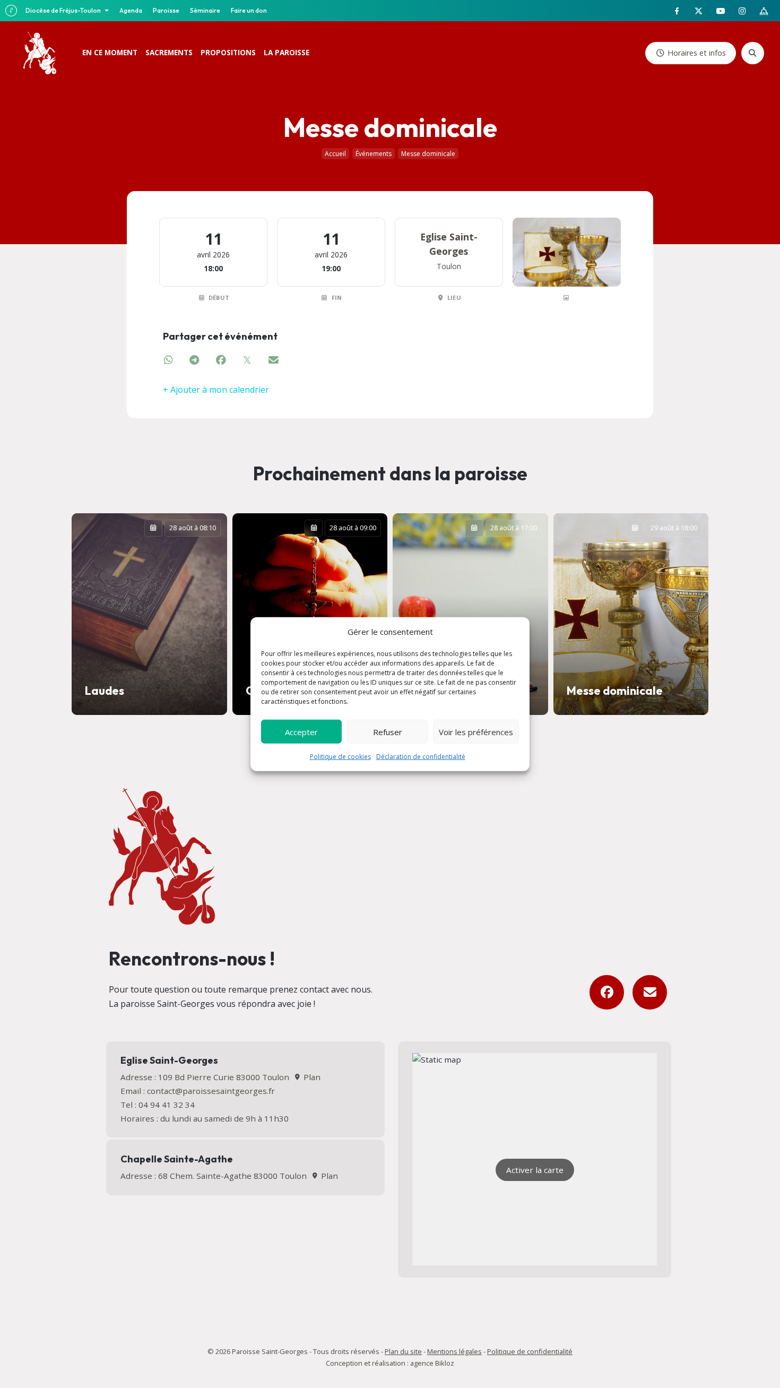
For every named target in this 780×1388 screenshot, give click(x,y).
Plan (310, 1077)
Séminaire (205, 10)
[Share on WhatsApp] (168, 360)
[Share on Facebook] (221, 360)
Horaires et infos (697, 53)
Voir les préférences (476, 731)
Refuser (387, 731)
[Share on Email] (274, 360)
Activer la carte (535, 1170)
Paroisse (166, 10)
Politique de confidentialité (530, 1351)
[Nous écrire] (649, 992)
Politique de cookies (340, 756)
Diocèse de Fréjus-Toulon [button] (63, 10)
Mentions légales (454, 1351)
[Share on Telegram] (194, 360)
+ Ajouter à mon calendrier (216, 389)
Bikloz (444, 1363)
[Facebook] (607, 992)
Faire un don (249, 10)
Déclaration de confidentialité (420, 756)
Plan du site (403, 1351)
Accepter (301, 731)
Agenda (130, 10)
